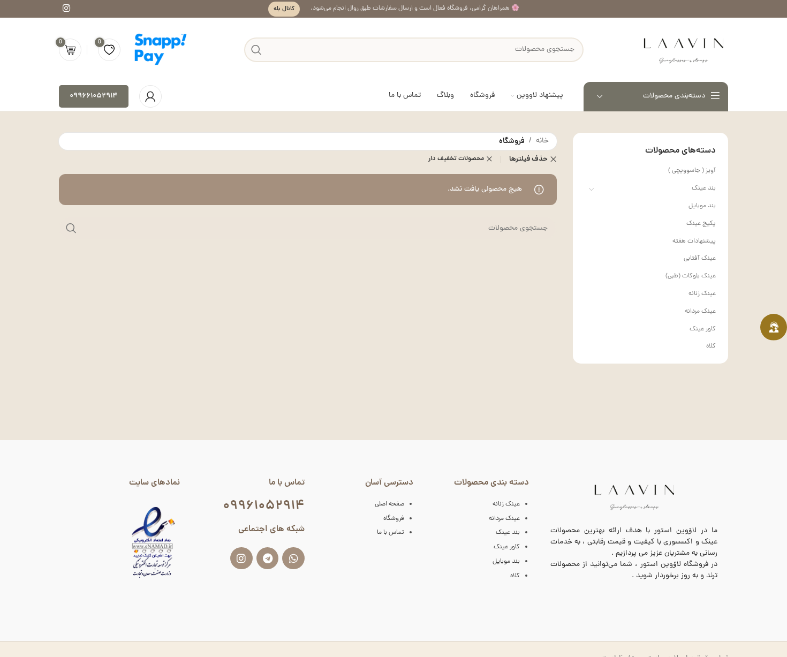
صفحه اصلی (389, 504)
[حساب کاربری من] (150, 96)
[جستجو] (71, 228)
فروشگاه (393, 519)
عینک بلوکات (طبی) (690, 276)
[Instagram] (241, 558)
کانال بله (284, 8)
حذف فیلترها (528, 159)
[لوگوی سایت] (683, 50)
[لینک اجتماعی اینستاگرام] (66, 9)
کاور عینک (703, 329)
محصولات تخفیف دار (456, 159)
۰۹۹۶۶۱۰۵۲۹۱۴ (94, 96)
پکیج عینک (701, 224)
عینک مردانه (700, 311)
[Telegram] (267, 558)
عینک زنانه (702, 294)
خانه (542, 141)
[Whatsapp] (293, 558)
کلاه (711, 346)
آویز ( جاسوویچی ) (692, 171)
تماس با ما (390, 533)
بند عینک (704, 188)
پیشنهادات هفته (694, 241)
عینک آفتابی (700, 258)
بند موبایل (702, 206)
